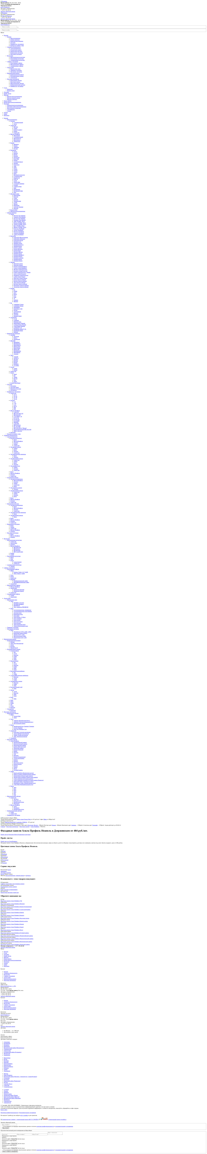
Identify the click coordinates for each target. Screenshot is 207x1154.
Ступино (6, 1089)
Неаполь (16, 752)
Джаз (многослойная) (19, 282)
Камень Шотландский (20, 746)
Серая (15, 198)
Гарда (15, 124)
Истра (5, 1059)
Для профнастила (15, 466)
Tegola (12, 214)
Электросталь (7, 1101)
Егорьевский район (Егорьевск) (12, 1052)
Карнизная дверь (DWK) (20, 633)
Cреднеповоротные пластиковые (23, 611)
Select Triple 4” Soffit (19, 573)
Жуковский (7, 1053)
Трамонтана (17, 141)
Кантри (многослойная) (20, 281)
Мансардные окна (15, 69)
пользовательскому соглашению (64, 1126)
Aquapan (16, 354)
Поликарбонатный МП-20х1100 (22, 429)
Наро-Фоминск (8, 1075)
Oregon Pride (17, 716)
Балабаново (7, 1043)
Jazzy (15, 292)
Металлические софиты (16, 64)
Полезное (6, 103)
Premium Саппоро (18, 258)
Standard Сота (17, 242)
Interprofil (12, 432)
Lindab (12, 554)
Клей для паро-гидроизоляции (9, 889)
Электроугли (7, 1102)
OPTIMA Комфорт (19, 604)
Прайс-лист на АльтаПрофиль (9, 841)
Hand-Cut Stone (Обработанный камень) (25, 774)
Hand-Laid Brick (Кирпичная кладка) (24, 773)
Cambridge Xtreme (18, 306)
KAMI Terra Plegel (15, 383)
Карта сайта (4, 1109)
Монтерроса (17, 140)
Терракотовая (17, 201)
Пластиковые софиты (16, 63)
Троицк (6, 1091)
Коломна (6, 1060)
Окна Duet (16, 615)
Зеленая (16, 199)
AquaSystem (13, 588)
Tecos (11, 575)
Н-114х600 (16, 421)
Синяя (15, 202)
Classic (15, 128)
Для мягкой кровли (15, 447)
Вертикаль (16, 803)
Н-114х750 (16, 419)
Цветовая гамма (14, 194)
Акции (6, 112)
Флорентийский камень (20, 742)
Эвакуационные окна (19, 624)
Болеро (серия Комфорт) (20, 266)
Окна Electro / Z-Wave (20, 617)
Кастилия (30, 825)
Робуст (15, 338)
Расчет (2, 874)
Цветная (16, 208)
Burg (15, 790)
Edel (15, 794)
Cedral (12, 812)
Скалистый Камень (19, 758)
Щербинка (7, 1099)
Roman (15, 370)
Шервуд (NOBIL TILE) (20, 227)
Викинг (16, 153)
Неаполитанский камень (20, 744)
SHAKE (16, 359)
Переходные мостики (16, 51)
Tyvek (15, 653)
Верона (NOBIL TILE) (20, 223)
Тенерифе (95, 825)
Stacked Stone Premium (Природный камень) (26, 777)
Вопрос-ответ (11, 90)
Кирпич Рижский (18, 749)
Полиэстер (16, 157)
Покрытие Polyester (19, 589)
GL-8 (15, 394)
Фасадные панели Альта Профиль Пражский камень (15, 944)
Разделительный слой (16, 687)
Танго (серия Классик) (20, 274)
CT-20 (15, 319)
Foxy (15, 295)
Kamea (15, 131)
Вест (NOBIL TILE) (19, 226)
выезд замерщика (6, 870)
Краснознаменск (8, 1066)
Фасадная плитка (18, 762)
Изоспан (16, 655)
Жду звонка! (6, 1128)
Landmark (16, 320)
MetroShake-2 (17, 345)
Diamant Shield (18, 316)
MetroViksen (17, 348)
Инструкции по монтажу (14, 108)
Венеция (16, 755)
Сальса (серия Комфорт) (20, 268)
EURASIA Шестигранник (21, 237)
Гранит (15, 767)
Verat (11, 559)
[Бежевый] (4, 854)
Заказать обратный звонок (8, 11)
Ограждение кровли (16, 50)
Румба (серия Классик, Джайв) (22, 272)
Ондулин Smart (14, 387)
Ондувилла (13, 390)
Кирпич (16, 761)
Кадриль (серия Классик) (20, 271)
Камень (16, 760)
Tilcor (11, 355)
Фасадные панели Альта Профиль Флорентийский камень (17, 935)
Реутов (6, 1082)
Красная (16, 196)
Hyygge (16, 148)
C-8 (15, 402)
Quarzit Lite (17, 177)
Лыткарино (7, 1071)
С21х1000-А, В (18, 416)
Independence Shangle (19, 323)
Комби (15, 751)
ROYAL (16, 361)
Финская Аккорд (18, 265)
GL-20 (15, 397)
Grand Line (13, 125)
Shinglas (12, 262)
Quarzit (15, 170)
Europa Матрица (18, 249)
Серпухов (6, 1085)
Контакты (6, 115)
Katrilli (15, 291)
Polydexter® (17, 189)
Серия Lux (16, 563)
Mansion (16, 301)
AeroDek (12, 335)
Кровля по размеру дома (17, 45)
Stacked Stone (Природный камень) (23, 776)
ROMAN (16, 364)
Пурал (15, 151)
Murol (12, 557)
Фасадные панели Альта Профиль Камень (12, 912)
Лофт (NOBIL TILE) (19, 221)
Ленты (12, 690)
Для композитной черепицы (18, 454)
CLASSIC (16, 365)
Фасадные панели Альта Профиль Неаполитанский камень (17, 938)
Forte (15, 297)
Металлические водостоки (17, 57)
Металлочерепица (15, 38)
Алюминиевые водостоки (17, 60)
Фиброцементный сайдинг (17, 85)
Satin (15, 188)
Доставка (6, 92)
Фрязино (6, 1092)
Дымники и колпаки (16, 70)
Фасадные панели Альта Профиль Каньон (12, 924)
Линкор (12, 566)
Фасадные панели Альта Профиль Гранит (12, 927)
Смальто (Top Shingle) (20, 217)
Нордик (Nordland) (19, 231)
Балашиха (6, 1045)
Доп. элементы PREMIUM (21, 607)
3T (14, 298)
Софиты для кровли (12, 61)
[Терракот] (4, 863)
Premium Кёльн (18, 259)
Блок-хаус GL (17, 800)
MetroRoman (17, 343)
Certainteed (13, 738)
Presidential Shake (18, 330)
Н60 (15, 407)
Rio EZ (15, 378)
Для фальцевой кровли (16, 458)
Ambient (16, 300)
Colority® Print (18, 186)
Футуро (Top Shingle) (19, 218)
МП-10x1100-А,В (18, 413)
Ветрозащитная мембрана (17, 671)
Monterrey (16, 144)
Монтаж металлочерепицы (14, 96)
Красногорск (7, 1065)
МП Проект (17, 549)
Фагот (15, 768)
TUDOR (16, 356)
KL (14, 290)
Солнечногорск (8, 1086)
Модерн (16, 127)
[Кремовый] (4, 857)
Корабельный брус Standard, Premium (24, 726)
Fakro (11, 608)
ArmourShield (17, 311)
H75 (15, 409)
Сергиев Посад (8, 1084)
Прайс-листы (7, 93)
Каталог (6, 35)
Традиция (16, 336)
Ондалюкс (13, 386)
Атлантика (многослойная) (21, 287)
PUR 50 (16, 179)
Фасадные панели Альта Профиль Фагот (12, 930)
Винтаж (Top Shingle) (19, 215)
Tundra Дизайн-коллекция (21, 735)
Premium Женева (18, 252)
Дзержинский (7, 1049)
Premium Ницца (18, 256)
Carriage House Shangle (20, 324)
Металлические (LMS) (20, 636)
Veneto (15, 377)
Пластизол (16, 164)
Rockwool (13, 710)
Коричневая (17, 195)
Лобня (5, 1069)
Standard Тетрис (18, 243)
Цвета (16, 834)
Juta (15, 652)
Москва (6, 1073)
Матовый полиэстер (19, 175)
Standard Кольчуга (18, 244)
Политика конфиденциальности (9, 1112)
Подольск (6, 1079)
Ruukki (12, 143)
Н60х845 (16, 422)
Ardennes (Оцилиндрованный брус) (23, 722)
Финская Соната (18, 263)
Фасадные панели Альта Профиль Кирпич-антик (14, 921)
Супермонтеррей (18, 122)
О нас (5, 87)
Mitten (12, 570)
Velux (11, 601)
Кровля (9, 37)
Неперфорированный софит (21, 582)
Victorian (16, 314)
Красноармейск (8, 1063)
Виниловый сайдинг (16, 80)
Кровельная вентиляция (17, 74)
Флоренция (17, 339)
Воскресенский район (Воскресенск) (14, 1048)
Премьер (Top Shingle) (20, 220)
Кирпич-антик (18, 764)
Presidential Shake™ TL (20, 329)
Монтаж (6, 95)
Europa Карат (17, 250)
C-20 (15, 403)
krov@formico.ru (5, 7)
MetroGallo (16, 349)
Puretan (15, 160)
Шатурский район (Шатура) (11, 1096)
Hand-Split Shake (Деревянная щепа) (23, 781)
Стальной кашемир (19, 183)
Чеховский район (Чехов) (11, 1095)
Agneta (15, 172)
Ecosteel (16, 185)
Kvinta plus (16, 132)
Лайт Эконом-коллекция (20, 736)
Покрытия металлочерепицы (15, 105)
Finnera (15, 145)
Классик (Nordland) (19, 228)
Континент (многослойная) (21, 285)
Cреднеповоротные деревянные (22, 610)
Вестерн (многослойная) (20, 284)
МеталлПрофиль (18, 441)
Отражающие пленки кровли (9, 886)
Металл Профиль (15, 134)
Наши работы (7, 101)
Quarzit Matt (17, 182)
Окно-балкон (17, 623)
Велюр (15, 154)
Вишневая (16, 205)
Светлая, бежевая (18, 207)
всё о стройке (24, 1115)
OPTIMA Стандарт (19, 602)
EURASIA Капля (18, 240)
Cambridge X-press (19, 304)
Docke (12, 560)
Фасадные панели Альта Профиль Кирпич (12, 915)
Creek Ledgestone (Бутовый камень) (23, 778)
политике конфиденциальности (45, 1126)
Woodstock (16, 808)
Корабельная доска (19, 802)
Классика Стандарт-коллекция (22, 732)
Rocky (15, 294)
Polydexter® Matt (18, 191)
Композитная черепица (16, 41)
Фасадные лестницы (16, 54)
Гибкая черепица (15, 39)
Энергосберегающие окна (21, 626)
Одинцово (7, 1078)
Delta (15, 658)
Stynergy (12, 121)
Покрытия (13, 150)
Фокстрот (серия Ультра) (20, 278)
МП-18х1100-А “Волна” (20, 428)
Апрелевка (7, 1042)
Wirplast (12, 642)
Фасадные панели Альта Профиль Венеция (13, 903)
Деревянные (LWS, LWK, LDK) (22, 631)
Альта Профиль (14, 741)
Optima (15, 444)
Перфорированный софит (21, 581)
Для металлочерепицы (16, 479)
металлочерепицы (10, 875)
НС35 (15, 406)
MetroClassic (17, 346)
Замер (5, 114)
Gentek (12, 595)
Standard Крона (18, 246)
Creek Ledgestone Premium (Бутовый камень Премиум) (29, 780)
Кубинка (6, 1068)
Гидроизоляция (14, 650)
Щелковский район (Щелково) (12, 1098)
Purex (15, 173)
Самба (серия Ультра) (19, 276)
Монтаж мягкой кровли (13, 98)
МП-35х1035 (17, 425)
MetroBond (16, 342)
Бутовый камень (18, 770)
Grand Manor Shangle (19, 326)
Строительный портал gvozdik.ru (57, 1119)
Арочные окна (18, 613)
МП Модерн (17, 550)
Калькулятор (13, 210)
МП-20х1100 (17, 415)
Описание (11, 834)
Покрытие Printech (19, 591)
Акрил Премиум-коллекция (21, 733)
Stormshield (17, 307)
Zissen (15, 381)
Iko (11, 303)
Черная (15, 204)
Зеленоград (7, 1055)
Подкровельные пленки (17, 76)
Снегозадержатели (15, 48)
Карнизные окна (18, 614)
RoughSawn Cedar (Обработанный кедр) (25, 783)
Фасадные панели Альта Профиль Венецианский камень (16, 941)
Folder (15, 656)
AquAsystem (13, 543)
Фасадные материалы (13, 79)
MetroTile (12, 340)
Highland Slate (17, 322)
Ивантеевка (7, 1058)
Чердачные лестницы (16, 71)
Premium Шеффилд (19, 255)
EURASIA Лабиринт (19, 239)
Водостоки (10, 55)
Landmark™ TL (18, 327)
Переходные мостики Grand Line (10, 892)
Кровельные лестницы (16, 53)
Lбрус (15, 806)
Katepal (12, 288)
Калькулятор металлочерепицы (12, 102)
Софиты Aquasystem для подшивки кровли (12, 883)
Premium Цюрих (18, 260)
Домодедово (7, 1050)
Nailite (12, 771)
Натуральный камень (19, 723)
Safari (15, 167)
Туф (15, 754)
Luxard (12, 367)
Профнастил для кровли (17, 44)
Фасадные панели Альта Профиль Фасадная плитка (15, 918)
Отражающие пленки (16, 681)
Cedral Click (13, 813)
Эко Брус (16, 799)
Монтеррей (17, 135)
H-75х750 (16, 418)
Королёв (6, 1062)
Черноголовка (8, 1094)
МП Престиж (17, 547)
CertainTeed (13, 317)
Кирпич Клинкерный (19, 757)
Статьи (9, 111)
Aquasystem (13, 597)
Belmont (16, 332)
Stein (15, 792)
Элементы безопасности (14, 47)
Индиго (36, 825)
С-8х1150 (16, 412)
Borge (15, 439)
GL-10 (15, 396)
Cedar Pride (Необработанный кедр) (23, 784)
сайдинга (28, 875)
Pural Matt (16, 159)
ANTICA (16, 358)
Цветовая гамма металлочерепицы (16, 106)
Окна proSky (17, 620)
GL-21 (15, 399)
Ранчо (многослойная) (20, 279)
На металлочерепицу (16, 438)
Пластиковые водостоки (17, 58)
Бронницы (7, 1046)
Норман (16, 156)
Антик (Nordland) (18, 230)
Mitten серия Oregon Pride (24, 819)
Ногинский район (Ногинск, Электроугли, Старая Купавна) (20, 1076)
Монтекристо (17, 138)
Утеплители (13, 77)
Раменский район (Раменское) (12, 1081)
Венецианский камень (20, 745)
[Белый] (3, 851)
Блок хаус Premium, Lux (20, 729)
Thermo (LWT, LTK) (19, 634)
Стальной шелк (18, 176)
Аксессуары (10, 67)
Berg (15, 789)
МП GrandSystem (18, 551)
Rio (14, 375)
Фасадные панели (15, 82)
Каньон (16, 765)
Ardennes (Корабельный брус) (22, 720)
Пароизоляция (14, 661)
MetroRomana (17, 351)
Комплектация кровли (13, 73)
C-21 (15, 404)
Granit (15, 180)
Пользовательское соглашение (27, 1112)
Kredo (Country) (18, 129)
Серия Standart (18, 562)
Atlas (15, 166)
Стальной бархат (18, 161)
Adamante (16, 147)
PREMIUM (17, 605)
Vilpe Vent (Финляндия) (16, 643)
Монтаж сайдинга (12, 99)
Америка (73, 825)
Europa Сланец (18, 247)
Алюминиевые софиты (16, 66)
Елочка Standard (18, 728)
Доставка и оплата (6, 872)
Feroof (12, 372)
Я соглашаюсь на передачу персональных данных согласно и (38, 1126)
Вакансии (10, 89)
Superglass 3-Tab (18, 308)
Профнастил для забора (16, 86)
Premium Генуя (18, 253)
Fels (15, 793)
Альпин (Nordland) (19, 233)
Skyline (15, 310)
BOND (15, 362)
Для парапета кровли (16, 487)
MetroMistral (17, 352)
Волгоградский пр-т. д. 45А (8, 986)
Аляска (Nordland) (19, 234)
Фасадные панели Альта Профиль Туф (11, 901)
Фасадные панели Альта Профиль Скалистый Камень (15, 909)
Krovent (12, 646)
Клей (11, 697)
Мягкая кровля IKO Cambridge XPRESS (16, 822)
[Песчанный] (4, 860)
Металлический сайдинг (17, 83)
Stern (15, 787)
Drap (15, 192)
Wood (15, 374)
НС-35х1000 (17, 426)
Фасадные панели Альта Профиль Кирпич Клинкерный (16, 906)
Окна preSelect (18, 618)
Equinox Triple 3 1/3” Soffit (21, 572)
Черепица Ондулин (15, 388)
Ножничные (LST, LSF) (20, 637)
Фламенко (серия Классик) (21, 275)
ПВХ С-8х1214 (18, 431)
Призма (16, 163)
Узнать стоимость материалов (10, 1151)
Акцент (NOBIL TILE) (20, 224)
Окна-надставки (18, 621)
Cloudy (15, 169)
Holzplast (12, 579)
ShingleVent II (14, 648)
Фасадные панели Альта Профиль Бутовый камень (15, 933)
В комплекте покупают (24, 834)
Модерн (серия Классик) (20, 269)
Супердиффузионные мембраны (19, 675)
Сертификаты (11, 109)
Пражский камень (19, 748)
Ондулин (12, 42)
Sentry (15, 717)
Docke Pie (13, 236)
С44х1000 (16, 423)
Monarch (16, 313)
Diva (15, 380)
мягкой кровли (20, 875)
